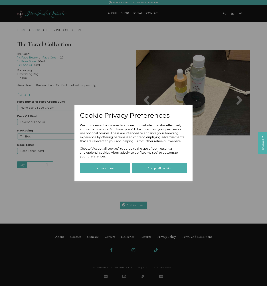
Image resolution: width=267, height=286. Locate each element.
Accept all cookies (159, 168)
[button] (262, 143)
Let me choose (105, 168)
